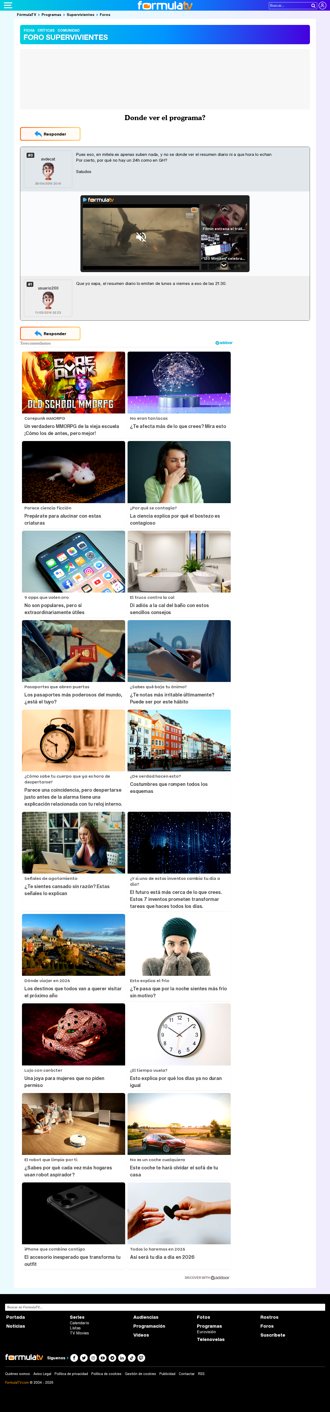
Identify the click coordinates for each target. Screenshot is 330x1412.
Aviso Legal (42, 1374)
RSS (201, 1374)
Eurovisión (206, 1332)
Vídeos (141, 1335)
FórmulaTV (26, 14)
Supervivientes (80, 14)
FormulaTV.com (17, 1382)
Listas (75, 1328)
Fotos (203, 1317)
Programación (149, 1326)
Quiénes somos (17, 1374)
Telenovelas (211, 1339)
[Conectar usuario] (322, 5)
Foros (105, 14)
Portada (15, 1317)
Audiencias (145, 1317)
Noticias (15, 1326)
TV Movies (79, 1333)
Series (77, 1317)
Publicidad (167, 1374)
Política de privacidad (71, 1374)
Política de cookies (106, 1374)
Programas (51, 14)
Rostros (269, 1317)
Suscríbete (272, 1335)
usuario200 (48, 288)
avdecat (48, 159)
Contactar (187, 1374)
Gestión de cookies (140, 1374)
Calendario (79, 1323)
